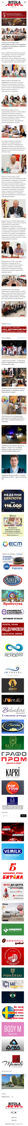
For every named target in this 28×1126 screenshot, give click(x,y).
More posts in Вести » (22, 337)
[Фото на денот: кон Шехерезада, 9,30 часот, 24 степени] (13, 1081)
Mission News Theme (9, 1124)
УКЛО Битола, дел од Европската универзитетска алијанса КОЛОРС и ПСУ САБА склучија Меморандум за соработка (13, 418)
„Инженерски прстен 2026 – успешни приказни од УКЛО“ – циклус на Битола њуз (14, 477)
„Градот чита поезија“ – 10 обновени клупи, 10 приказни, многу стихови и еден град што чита (13, 362)
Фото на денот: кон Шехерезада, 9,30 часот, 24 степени (25, 1075)
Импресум (14, 1117)
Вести (9, 324)
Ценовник (14, 1120)
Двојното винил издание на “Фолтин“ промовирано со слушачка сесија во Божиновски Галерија (13, 390)
